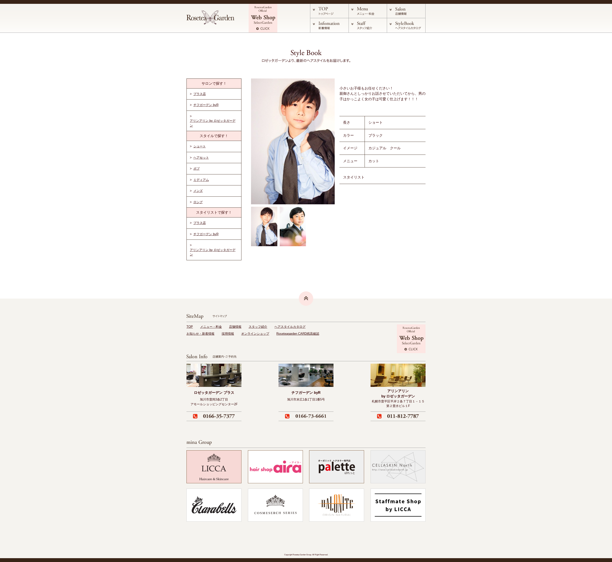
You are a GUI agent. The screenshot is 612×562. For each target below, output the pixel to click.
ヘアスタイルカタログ (290, 326)
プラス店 (199, 94)
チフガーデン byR (206, 105)
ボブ (196, 168)
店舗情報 (235, 326)
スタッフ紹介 (258, 326)
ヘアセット (201, 157)
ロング (198, 202)
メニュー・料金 (211, 326)
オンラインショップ (255, 333)
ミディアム (201, 180)
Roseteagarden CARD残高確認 (297, 333)
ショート (199, 146)
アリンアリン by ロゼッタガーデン (212, 123)
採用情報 (228, 333)
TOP (189, 326)
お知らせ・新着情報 (200, 333)
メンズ (198, 191)
